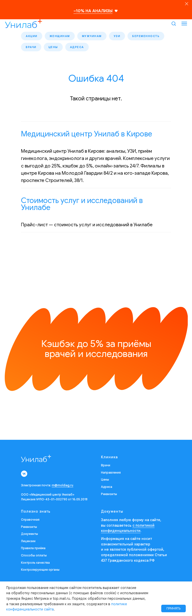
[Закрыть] (187, 4)
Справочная (30, 519)
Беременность (146, 36)
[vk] (24, 474)
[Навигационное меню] (184, 23)
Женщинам (60, 36)
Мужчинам (92, 36)
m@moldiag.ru (62, 485)
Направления (111, 472)
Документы (29, 534)
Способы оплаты (34, 555)
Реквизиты (109, 494)
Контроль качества (35, 562)
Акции (32, 36)
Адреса (77, 47)
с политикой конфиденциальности (127, 528)
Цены (53, 47)
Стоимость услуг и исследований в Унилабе (82, 204)
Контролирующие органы (40, 569)
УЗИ (117, 36)
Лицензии (28, 541)
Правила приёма (33, 548)
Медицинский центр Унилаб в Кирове (86, 134)
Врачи (31, 47)
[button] (173, 23)
